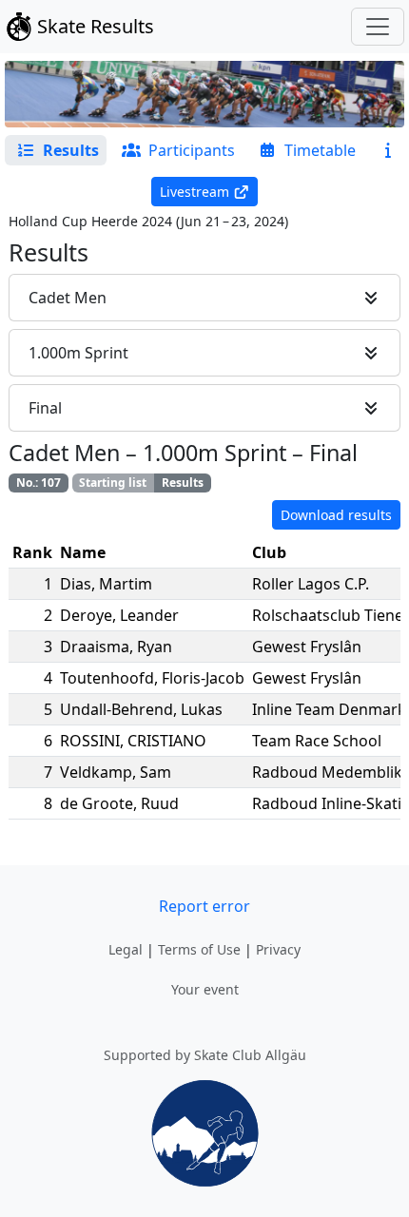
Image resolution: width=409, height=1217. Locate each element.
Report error (204, 906)
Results (183, 482)
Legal (125, 949)
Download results (336, 515)
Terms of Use (199, 949)
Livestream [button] (194, 192)
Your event (205, 989)
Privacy (278, 949)
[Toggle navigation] (377, 27)
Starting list (112, 482)
